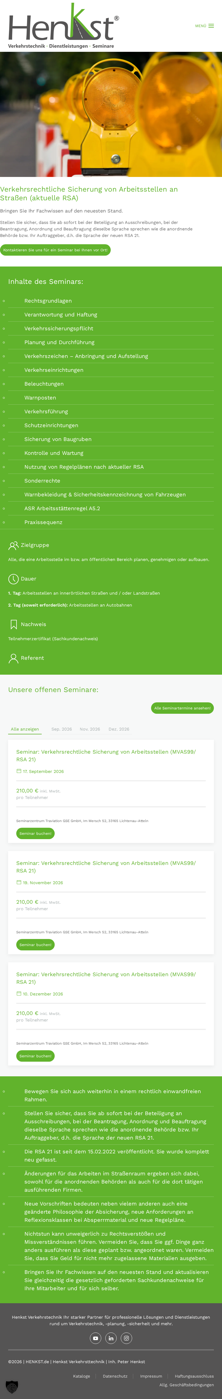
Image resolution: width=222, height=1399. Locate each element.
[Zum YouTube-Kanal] (95, 1338)
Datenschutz (115, 1376)
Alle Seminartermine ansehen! (182, 708)
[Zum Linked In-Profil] (111, 1338)
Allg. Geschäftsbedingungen (186, 1384)
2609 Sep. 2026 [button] (61, 729)
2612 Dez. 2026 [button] (118, 729)
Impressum (151, 1376)
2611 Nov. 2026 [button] (90, 729)
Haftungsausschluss (194, 1376)
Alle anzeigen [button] (25, 729)
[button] (204, 26)
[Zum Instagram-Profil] (126, 1338)
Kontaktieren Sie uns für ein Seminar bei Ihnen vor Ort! (55, 250)
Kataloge (81, 1376)
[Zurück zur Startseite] (63, 26)
